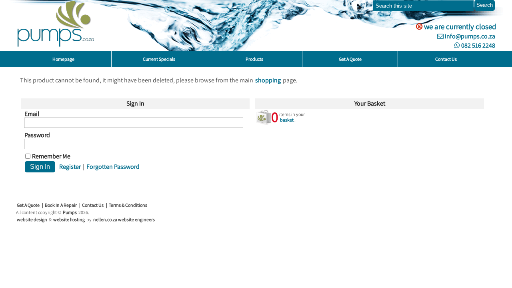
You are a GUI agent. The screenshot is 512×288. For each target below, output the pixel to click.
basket (287, 120)
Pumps (70, 212)
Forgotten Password (113, 166)
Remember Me (51, 156)
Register (70, 166)
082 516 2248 (477, 45)
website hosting (69, 219)
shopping (268, 80)
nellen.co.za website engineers (124, 219)
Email (31, 114)
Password (37, 135)
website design (32, 219)
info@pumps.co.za (469, 36)
